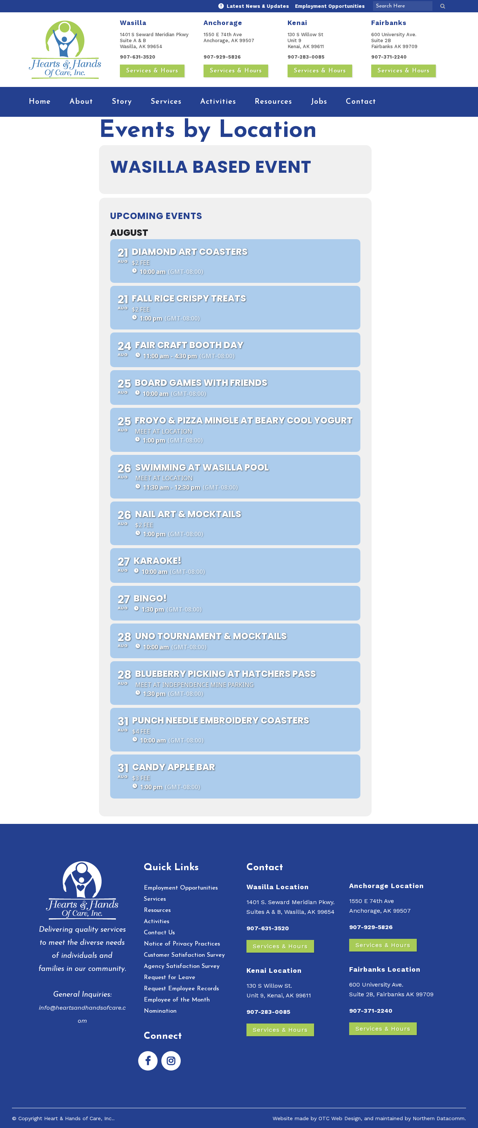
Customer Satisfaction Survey (184, 955)
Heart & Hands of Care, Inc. (78, 1118)
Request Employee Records (181, 989)
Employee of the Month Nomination (177, 1005)
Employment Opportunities (330, 6)
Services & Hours (152, 71)
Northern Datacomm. (439, 1118)
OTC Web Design (340, 1118)
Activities (156, 922)
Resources (157, 910)
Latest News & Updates (257, 6)
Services (155, 899)
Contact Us (159, 933)
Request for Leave (169, 978)
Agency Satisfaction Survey (182, 966)
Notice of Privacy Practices (182, 944)
